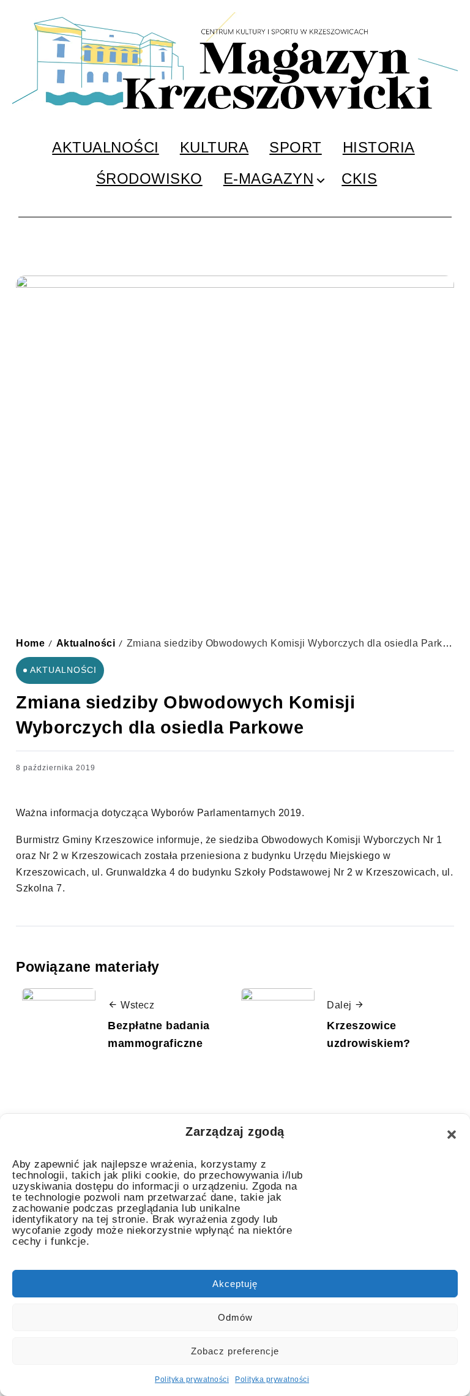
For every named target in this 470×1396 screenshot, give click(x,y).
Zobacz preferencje (235, 1351)
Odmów (235, 1317)
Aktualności (86, 642)
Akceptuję (235, 1283)
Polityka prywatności (192, 1379)
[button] (452, 1134)
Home (30, 642)
